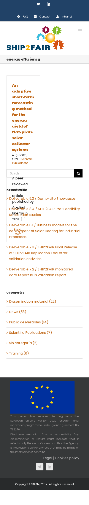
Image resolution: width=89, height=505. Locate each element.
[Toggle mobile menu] (80, 29)
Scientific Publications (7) (30, 332)
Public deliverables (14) (28, 322)
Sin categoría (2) (23, 342)
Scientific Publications (22, 161)
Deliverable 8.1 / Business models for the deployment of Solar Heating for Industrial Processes (44, 231)
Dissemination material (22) (32, 301)
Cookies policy (67, 457)
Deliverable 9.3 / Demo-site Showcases (42, 198)
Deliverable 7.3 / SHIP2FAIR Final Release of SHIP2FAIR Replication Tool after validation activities (43, 253)
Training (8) (19, 353)
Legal (47, 457)
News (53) (17, 311)
